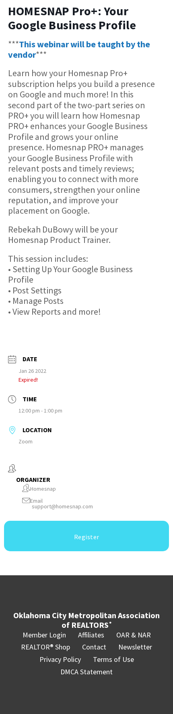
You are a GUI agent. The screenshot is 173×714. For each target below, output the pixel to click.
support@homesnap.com (62, 506)
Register (86, 537)
